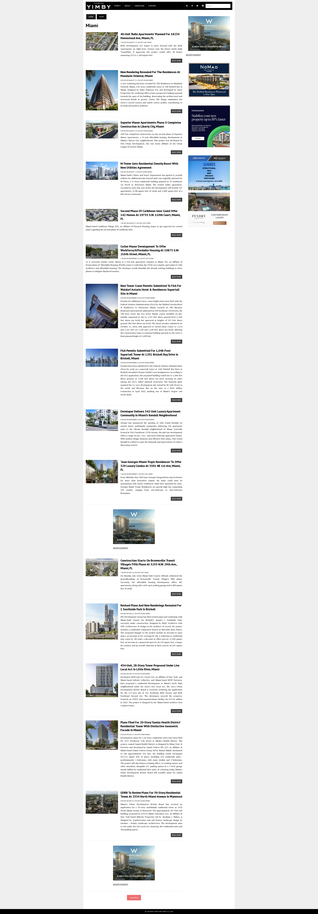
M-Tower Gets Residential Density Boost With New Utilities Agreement (149, 165)
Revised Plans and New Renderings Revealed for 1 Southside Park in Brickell (150, 607)
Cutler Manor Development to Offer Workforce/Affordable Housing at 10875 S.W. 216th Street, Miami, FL (149, 250)
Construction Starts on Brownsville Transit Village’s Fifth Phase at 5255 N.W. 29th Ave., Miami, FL (148, 564)
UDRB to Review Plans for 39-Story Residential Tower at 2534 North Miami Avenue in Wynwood (151, 794)
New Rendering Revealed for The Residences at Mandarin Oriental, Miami (150, 74)
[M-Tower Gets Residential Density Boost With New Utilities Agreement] (102, 178)
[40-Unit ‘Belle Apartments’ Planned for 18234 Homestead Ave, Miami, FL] (102, 49)
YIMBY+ (117, 5)
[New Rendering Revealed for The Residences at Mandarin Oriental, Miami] (102, 108)
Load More (134, 898)
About (128, 5)
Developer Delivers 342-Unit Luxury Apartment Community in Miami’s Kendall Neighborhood (150, 413)
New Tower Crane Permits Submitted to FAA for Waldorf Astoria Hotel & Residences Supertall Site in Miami (150, 289)
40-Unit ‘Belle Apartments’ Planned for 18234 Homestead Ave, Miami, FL (149, 36)
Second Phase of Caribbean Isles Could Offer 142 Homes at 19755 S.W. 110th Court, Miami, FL (150, 215)
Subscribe (139, 5)
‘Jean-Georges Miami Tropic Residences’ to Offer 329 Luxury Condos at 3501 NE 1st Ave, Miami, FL (150, 465)
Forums (152, 5)
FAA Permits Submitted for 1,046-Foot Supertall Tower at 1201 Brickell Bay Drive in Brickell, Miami (149, 354)
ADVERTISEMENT (120, 548)
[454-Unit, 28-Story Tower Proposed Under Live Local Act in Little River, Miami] (102, 695)
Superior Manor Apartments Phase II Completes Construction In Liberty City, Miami (150, 124)
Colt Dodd (147, 42)
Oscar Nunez (148, 80)
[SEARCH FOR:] (218, 5)
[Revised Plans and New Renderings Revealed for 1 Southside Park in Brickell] (102, 637)
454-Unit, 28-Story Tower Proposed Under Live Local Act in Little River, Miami (149, 667)
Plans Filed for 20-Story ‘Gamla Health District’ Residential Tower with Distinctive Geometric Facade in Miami (150, 726)
